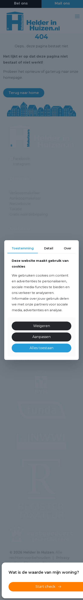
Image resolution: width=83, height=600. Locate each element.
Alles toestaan (41, 348)
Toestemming (23, 248)
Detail (48, 248)
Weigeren (41, 326)
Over (67, 248)
